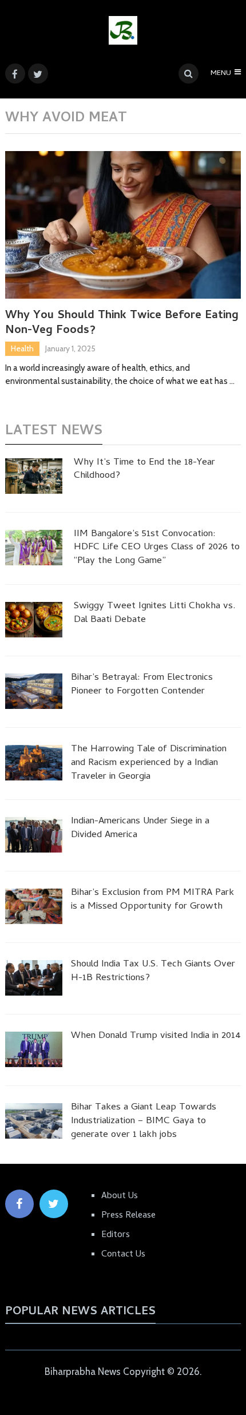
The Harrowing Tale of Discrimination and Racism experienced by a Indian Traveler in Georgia (149, 763)
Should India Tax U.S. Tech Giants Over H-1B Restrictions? (153, 972)
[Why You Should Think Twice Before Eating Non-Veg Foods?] (123, 225)
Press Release (128, 1215)
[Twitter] (53, 1204)
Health (22, 348)
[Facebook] (19, 1204)
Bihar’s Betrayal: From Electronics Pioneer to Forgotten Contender (142, 685)
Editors (115, 1235)
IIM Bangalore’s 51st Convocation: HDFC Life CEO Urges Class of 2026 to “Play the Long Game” (157, 548)
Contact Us (123, 1254)
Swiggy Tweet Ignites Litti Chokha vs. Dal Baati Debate (154, 614)
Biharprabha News (83, 1371)
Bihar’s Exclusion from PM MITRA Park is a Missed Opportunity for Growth (152, 900)
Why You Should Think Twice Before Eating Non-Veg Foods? (122, 324)
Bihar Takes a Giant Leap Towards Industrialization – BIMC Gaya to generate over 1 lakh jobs (143, 1121)
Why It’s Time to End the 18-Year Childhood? (144, 470)
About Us (119, 1196)
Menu (221, 74)
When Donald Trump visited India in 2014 (156, 1037)
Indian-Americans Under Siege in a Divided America (140, 829)
